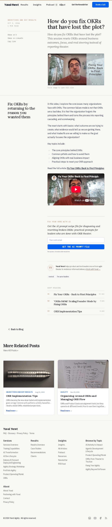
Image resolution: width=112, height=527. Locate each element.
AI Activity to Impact (94, 445)
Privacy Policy (22, 433)
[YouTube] (95, 518)
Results (24, 4)
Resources (62, 456)
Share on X (12, 35)
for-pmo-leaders (63, 277)
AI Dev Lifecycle (9, 456)
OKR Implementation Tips (68, 311)
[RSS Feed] (62, 4)
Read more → (12, 410)
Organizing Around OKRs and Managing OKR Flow (78, 397)
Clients (33, 456)
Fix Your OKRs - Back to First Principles (75, 294)
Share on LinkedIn (15, 38)
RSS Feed (62, 464)
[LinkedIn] (89, 518)
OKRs (5, 478)
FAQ (5, 433)
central (51, 277)
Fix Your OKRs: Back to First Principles (85, 168)
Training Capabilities (11, 448)
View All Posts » (10, 350)
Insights (37, 4)
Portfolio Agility (9, 470)
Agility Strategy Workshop (14, 466)
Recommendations (38, 452)
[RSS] (106, 518)
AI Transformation (10, 452)
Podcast (50, 4)
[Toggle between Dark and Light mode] (56, 4)
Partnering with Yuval (11, 494)
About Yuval (8, 490)
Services (11, 4)
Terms (31, 433)
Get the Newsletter (80, 4)
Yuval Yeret (10, 429)
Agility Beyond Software (95, 469)
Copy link (12, 41)
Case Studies (36, 448)
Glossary (11, 433)
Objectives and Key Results (22, 20)
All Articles (62, 448)
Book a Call (100, 4)
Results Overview (38, 445)
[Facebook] (100, 518)
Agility (64, 392)
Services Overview (10, 445)
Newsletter (62, 460)
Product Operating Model (13, 474)
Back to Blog (17, 329)
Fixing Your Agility (93, 465)
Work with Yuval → (93, 269)
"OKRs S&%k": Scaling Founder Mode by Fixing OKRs (75, 303)
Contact (6, 498)
